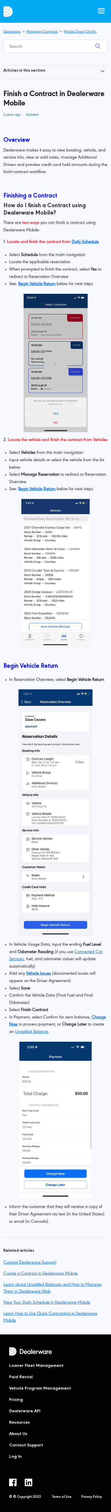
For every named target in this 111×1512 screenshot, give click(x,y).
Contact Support (26, 1445)
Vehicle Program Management (40, 1388)
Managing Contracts (42, 32)
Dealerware (11, 32)
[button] (101, 11)
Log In (15, 1457)
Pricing (16, 1400)
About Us (18, 1434)
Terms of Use (61, 1497)
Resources (19, 1423)
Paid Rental (21, 1377)
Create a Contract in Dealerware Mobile (40, 1274)
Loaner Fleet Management (36, 1366)
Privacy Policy (91, 1497)
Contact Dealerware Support (29, 1263)
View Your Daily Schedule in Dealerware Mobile (46, 1303)
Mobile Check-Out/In (80, 32)
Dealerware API (24, 1411)
